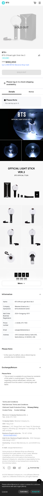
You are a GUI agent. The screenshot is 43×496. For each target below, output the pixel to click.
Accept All (35, 492)
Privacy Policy (33, 407)
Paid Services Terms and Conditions (15, 404)
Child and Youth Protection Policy (14, 407)
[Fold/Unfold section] (21, 294)
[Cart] (34, 2)
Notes (31, 92)
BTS (3, 52)
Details (12, 92)
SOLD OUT (21, 72)
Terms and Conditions (10, 402)
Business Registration (10, 435)
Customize (23, 492)
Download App (34, 468)
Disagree (5, 492)
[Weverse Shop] (3, 2)
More (20, 283)
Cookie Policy (7, 410)
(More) (23, 486)
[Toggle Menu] (39, 2)
